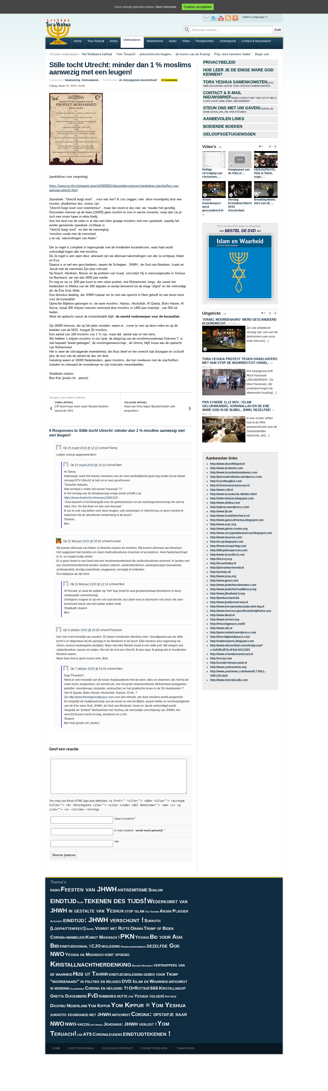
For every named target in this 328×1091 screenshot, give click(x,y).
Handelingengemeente (133, 946)
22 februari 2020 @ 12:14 (91, 584)
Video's (212, 146)
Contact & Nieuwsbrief (256, 41)
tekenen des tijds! (115, 900)
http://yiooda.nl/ (220, 572)
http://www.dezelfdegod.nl (227, 464)
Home (78, 41)
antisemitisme (132, 889)
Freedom (116, 630)
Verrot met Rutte (112, 928)
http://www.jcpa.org (223, 576)
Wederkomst (155, 41)
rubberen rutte (113, 996)
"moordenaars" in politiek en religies (85, 981)
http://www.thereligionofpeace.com (91, 697)
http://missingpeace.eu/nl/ (227, 623)
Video (186, 41)
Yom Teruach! (125, 54)
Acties (114, 41)
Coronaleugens (107, 1034)
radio (55, 889)
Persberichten (205, 41)
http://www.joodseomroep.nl (229, 602)
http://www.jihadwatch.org (227, 593)
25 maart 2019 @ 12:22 (83, 448)
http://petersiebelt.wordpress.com (233, 632)
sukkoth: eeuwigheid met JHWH (80, 1014)
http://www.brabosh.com (226, 468)
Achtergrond (228, 41)
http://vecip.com (221, 658)
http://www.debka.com (225, 502)
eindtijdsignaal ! (75, 946)
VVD (131, 996)
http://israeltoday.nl (223, 563)
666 (154, 988)
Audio (172, 41)
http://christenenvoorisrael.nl (229, 485)
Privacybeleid (219, 62)
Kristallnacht (172, 988)
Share (235, 18)
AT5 (87, 1034)
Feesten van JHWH (89, 889)
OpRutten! (139, 988)
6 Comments (169, 80)
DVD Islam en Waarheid (145, 981)
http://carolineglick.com (226, 481)
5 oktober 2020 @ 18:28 (83, 630)
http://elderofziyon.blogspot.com (232, 498)
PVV (167, 996)
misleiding (111, 946)
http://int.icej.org (221, 559)
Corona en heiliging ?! (106, 988)
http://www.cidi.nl (221, 489)
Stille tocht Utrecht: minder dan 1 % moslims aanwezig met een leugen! (120, 68)
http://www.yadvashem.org (228, 667)
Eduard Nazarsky (142, 965)
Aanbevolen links (223, 118)
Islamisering (72, 80)
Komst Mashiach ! (102, 937)
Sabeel (90, 928)
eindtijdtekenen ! (146, 1033)
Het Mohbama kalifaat (97, 54)
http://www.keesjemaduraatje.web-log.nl (237, 606)
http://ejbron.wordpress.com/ (229, 507)
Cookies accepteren (198, 7)
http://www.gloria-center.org (229, 528)
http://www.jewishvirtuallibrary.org (233, 589)
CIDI (79, 1034)
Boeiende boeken (222, 126)
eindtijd (63, 900)
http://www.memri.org (224, 619)
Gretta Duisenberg (68, 996)
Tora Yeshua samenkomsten (238, 83)
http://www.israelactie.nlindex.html (233, 494)
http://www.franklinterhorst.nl (229, 515)
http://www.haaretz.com (226, 537)
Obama (136, 928)
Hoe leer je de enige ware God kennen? (238, 72)
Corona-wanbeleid (67, 937)
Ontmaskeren (131, 40)
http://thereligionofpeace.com (230, 636)
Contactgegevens (154, 1048)
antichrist (121, 1014)
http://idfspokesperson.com (229, 550)
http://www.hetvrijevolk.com (229, 680)
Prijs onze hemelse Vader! (232, 54)
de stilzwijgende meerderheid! (138, 80)
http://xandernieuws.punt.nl (228, 662)
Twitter (214, 18)
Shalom (155, 889)
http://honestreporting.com (228, 546)
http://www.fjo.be (221, 511)
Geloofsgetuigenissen (229, 134)
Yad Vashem (152, 911)
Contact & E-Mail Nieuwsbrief (239, 96)
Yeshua (142, 937)
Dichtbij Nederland (68, 1005)
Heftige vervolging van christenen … (212, 173)
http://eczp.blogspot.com (226, 541)
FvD (93, 996)
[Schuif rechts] (275, 146)
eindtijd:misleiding (126, 974)
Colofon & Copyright (117, 1048)
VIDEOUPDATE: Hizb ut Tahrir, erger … (265, 173)
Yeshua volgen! (149, 996)
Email (206, 18)
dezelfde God (163, 946)
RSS (228, 18)
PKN (127, 936)
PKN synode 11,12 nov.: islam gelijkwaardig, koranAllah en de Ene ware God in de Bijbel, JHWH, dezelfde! (236, 406)
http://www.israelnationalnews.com (233, 472)
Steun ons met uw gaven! (238, 109)
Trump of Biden (158, 928)
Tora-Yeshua (94, 41)
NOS (173, 996)
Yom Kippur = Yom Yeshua (148, 1005)
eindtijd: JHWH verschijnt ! (103, 920)
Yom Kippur (99, 1005)
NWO (57, 954)
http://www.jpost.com (224, 580)
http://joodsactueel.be (224, 598)
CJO (96, 946)
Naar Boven (184, 1048)
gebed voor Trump (161, 974)
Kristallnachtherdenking (90, 964)
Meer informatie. (166, 7)
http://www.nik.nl (221, 628)
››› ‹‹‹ (240, 230)
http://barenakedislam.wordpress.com (236, 476)
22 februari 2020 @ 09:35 (84, 541)
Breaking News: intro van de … (265, 201)
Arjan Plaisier (174, 910)
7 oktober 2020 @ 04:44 (90, 668)
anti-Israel (96, 1024)
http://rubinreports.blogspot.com (232, 641)
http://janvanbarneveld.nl (227, 567)
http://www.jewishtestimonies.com (233, 585)
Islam (80, 902)
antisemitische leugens (155, 54)
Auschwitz (56, 921)
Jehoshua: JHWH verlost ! (130, 1024)
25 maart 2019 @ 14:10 (90, 465)
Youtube (221, 18)
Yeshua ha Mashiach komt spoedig (97, 954)
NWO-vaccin (77, 1024)
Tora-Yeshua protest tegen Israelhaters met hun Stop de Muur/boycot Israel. (239, 361)
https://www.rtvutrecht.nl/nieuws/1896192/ (91, 497)
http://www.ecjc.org (223, 524)
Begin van (262, 54)
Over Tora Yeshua (81, 1048)
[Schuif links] (270, 146)
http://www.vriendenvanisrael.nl (231, 654)
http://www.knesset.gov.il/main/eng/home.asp (240, 611)
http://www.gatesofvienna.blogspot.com (237, 520)
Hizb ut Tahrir (90, 974)
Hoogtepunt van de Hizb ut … (239, 171)
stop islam (134, 910)
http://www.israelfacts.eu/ (227, 554)
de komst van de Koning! (193, 54)
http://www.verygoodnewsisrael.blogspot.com (241, 533)
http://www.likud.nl (222, 615)
